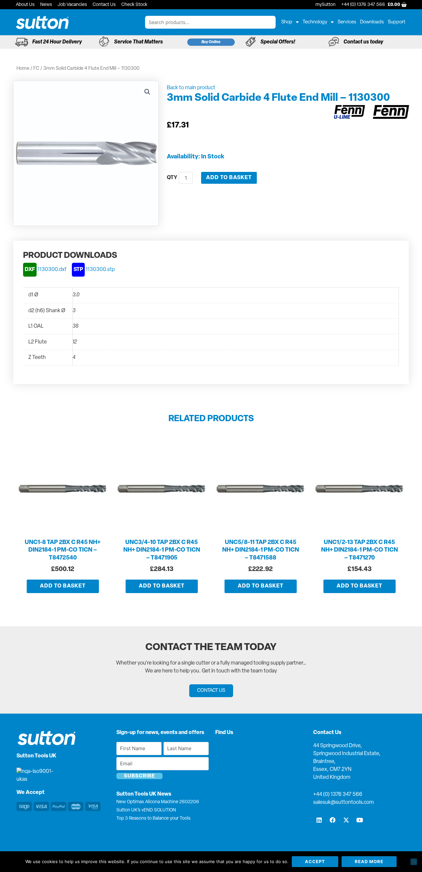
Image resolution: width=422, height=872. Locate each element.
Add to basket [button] (63, 586)
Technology (315, 22)
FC (36, 68)
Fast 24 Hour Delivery (57, 42)
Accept (315, 861)
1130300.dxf (46, 269)
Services (347, 22)
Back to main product (191, 88)
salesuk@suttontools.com (343, 802)
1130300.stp (94, 269)
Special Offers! (277, 42)
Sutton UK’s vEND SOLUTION (146, 810)
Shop (286, 22)
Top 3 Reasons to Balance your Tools (153, 818)
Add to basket (229, 177)
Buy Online (211, 42)
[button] (147, 92)
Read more (369, 861)
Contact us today (363, 42)
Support (397, 22)
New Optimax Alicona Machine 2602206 (157, 802)
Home (22, 68)
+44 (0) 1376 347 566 (337, 794)
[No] (413, 861)
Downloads (372, 22)
